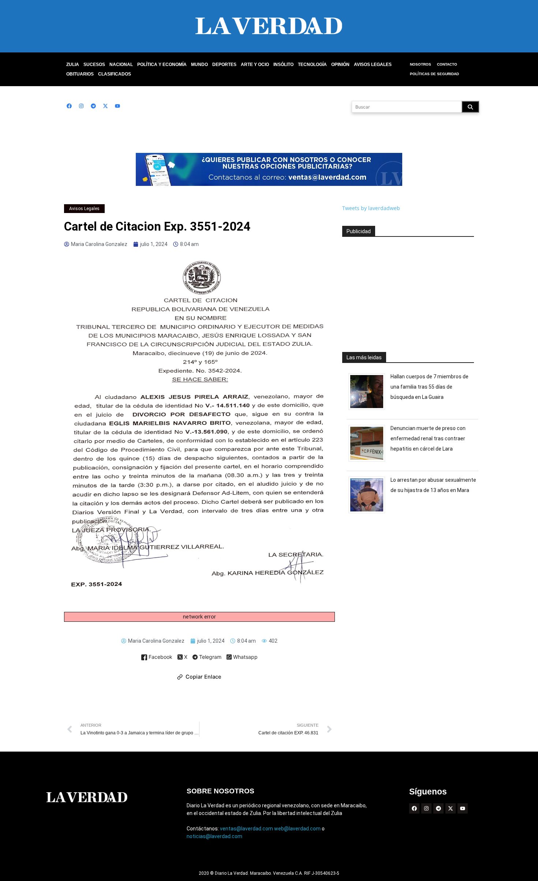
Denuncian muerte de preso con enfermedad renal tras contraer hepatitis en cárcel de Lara (428, 438)
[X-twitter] (105, 106)
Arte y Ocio (255, 64)
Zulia (72, 64)
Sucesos (94, 64)
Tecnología (312, 64)
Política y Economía (162, 64)
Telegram (209, 657)
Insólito (283, 64)
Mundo (199, 64)
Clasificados (114, 74)
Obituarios (80, 74)
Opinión (340, 64)
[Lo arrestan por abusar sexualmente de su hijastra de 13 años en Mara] (369, 513)
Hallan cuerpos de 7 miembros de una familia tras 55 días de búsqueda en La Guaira (429, 387)
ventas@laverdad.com (246, 829)
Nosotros (420, 64)
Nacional (121, 64)
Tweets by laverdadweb (371, 208)
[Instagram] (81, 106)
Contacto (447, 64)
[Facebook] (69, 106)
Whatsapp (245, 657)
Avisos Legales (373, 64)
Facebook (159, 657)
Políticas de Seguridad (434, 74)
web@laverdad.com (297, 829)
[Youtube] (117, 106)
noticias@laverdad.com (214, 836)
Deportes (224, 64)
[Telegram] (93, 106)
